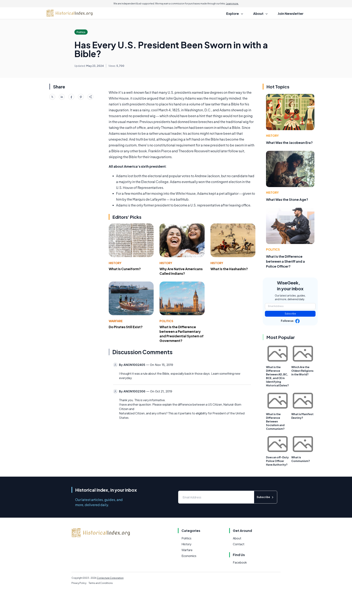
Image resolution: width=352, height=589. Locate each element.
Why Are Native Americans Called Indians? (181, 271)
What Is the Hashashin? (229, 269)
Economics (189, 556)
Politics (166, 321)
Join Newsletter (290, 13)
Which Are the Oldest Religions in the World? (302, 370)
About (237, 538)
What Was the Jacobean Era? (289, 142)
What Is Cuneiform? (125, 269)
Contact (238, 544)
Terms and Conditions (101, 583)
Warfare (116, 321)
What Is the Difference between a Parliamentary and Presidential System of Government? (181, 333)
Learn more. (232, 3)
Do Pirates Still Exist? (126, 327)
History (115, 263)
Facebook (240, 562)
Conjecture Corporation (110, 578)
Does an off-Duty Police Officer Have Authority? (277, 461)
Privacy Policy (79, 583)
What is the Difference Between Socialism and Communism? (275, 421)
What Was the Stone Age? (287, 199)
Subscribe (290, 313)
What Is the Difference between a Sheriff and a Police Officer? (285, 261)
